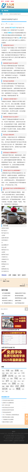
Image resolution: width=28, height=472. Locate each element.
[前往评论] (26, 419)
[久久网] (14, 5)
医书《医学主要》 (6, 405)
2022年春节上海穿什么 (7, 300)
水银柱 (9, 33)
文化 (24, 378)
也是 (12, 370)
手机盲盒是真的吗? (6, 412)
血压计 (15, 27)
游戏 (14, 383)
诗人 (13, 389)
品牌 (4, 375)
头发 (16, 376)
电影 (3, 386)
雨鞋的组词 (22, 285)
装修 (10, 389)
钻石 (23, 389)
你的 (3, 373)
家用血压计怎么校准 (5, 265)
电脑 (7, 386)
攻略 (20, 378)
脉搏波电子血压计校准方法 (5, 270)
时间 (3, 381)
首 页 (2, 1)
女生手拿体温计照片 (19, 303)
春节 (7, 381)
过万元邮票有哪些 (6, 293)
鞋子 (3, 391)
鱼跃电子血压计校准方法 (5, 256)
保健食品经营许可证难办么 (21, 293)
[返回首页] (26, 415)
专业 (3, 370)
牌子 (18, 383)
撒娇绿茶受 (4, 298)
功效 (15, 373)
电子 (11, 27)
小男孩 (14, 442)
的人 (12, 386)
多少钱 (10, 376)
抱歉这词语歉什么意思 (7, 422)
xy (5, 24)
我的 (11, 378)
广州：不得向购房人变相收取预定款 (10, 414)
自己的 (4, 388)
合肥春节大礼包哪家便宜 (8, 402)
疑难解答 (12, 435)
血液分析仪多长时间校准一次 (5, 240)
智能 (15, 381)
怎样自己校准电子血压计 (5, 229)
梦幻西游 (4, 383)
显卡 (11, 381)
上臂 (20, 38)
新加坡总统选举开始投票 (8, 410)
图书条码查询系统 (19, 295)
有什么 (19, 381)
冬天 (11, 373)
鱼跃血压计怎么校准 (5, 251)
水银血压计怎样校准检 (5, 260)
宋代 (20, 376)
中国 (7, 370)
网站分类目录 (21, 433)
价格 (17, 370)
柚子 (23, 381)
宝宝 (24, 376)
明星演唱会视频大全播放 (8, 417)
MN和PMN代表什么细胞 (20, 298)
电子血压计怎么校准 (5, 234)
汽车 (9, 383)
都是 (18, 388)
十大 (23, 373)
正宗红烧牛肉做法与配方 (8, 400)
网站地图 (8, 435)
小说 (3, 378)
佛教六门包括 (6, 281)
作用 (21, 370)
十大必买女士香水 (6, 295)
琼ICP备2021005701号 (19, 435)
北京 (19, 373)
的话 (22, 386)
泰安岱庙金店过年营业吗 (8, 407)
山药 (8, 378)
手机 (16, 378)
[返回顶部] (26, 422)
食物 (6, 391)
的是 (17, 386)
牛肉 (22, 383)
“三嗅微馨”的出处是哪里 (8, 419)
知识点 (12, 1)
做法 (7, 373)
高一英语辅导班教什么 (7, 303)
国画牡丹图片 (18, 300)
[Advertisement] (14, 458)
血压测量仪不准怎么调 (5, 246)
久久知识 (7, 1)
